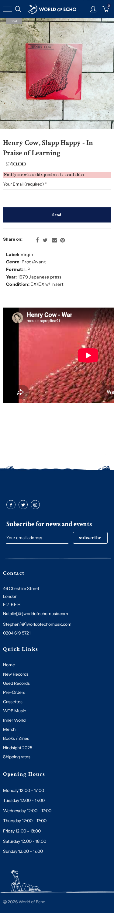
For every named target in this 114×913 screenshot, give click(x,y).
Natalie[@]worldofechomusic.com (35, 613)
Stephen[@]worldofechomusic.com (37, 624)
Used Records (16, 683)
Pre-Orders (14, 692)
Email (54, 240)
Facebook (37, 240)
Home (9, 664)
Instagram (35, 504)
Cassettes (12, 701)
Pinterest (62, 240)
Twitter (45, 240)
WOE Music (14, 711)
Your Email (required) (25, 184)
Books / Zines (16, 738)
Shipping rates (16, 757)
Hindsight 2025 (17, 747)
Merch (9, 729)
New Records (16, 674)
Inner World (14, 720)
